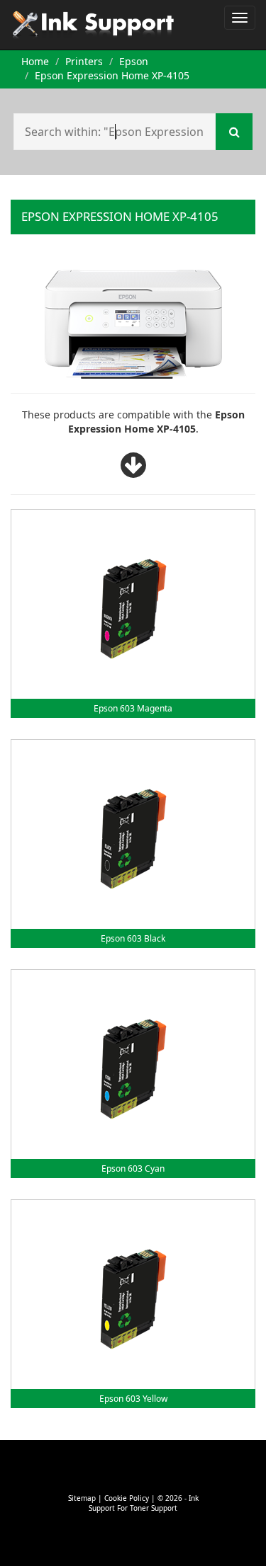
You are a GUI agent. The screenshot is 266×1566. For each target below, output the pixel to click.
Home (35, 61)
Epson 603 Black (133, 938)
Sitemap (82, 1498)
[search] (234, 131)
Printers (84, 61)
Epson (133, 61)
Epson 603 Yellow (133, 1399)
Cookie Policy (126, 1498)
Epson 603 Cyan (133, 1168)
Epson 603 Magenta (133, 708)
